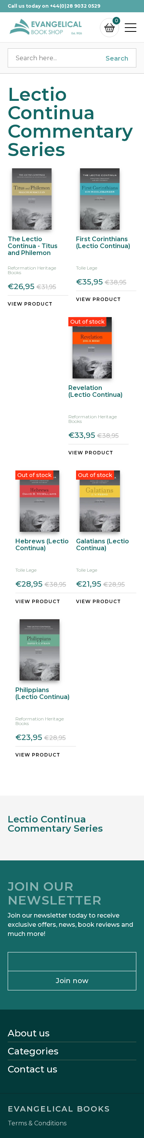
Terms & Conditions (37, 1123)
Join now (72, 981)
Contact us (32, 1069)
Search (117, 58)
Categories (33, 1051)
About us (29, 1033)
